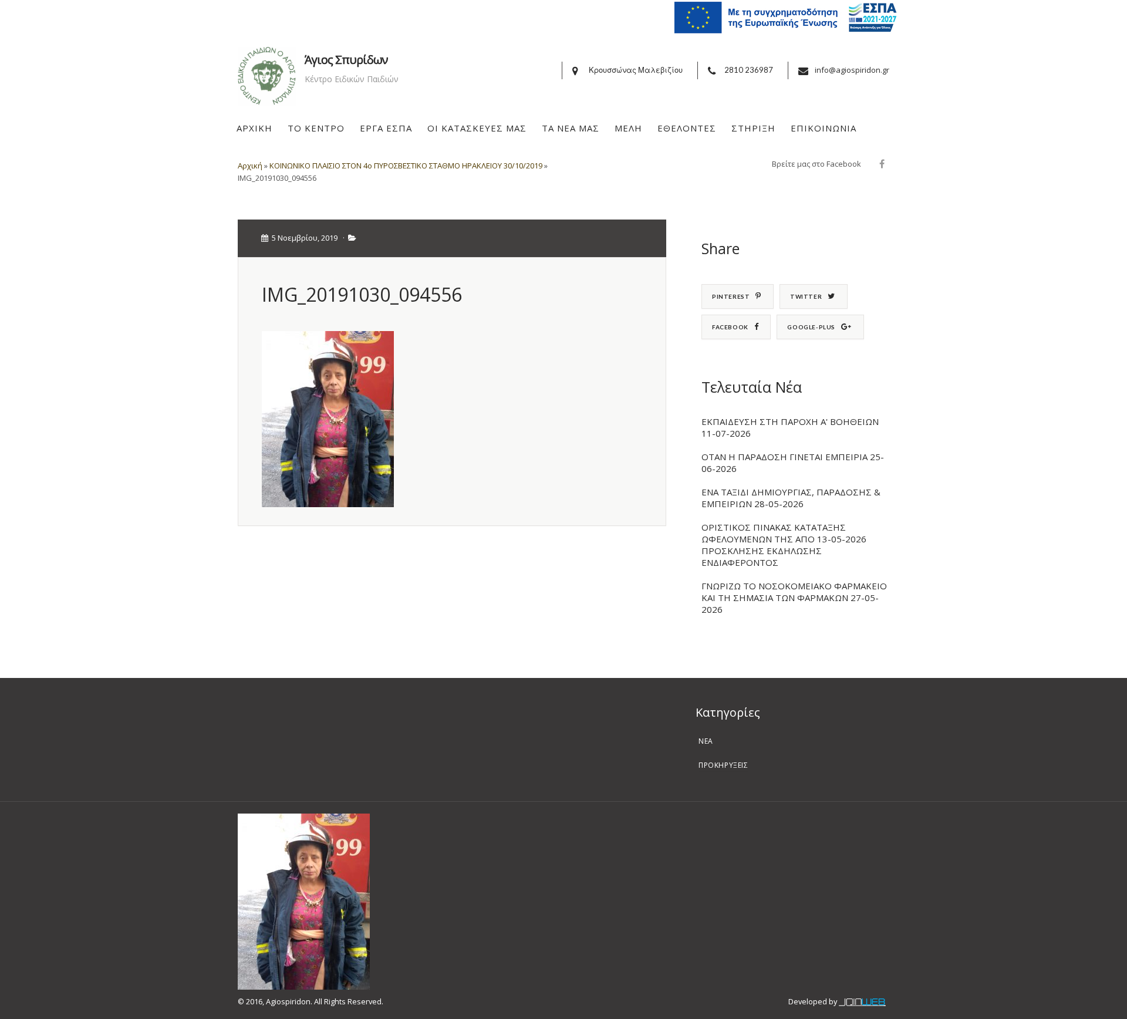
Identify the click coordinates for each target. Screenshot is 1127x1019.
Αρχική (250, 165)
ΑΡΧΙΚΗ (254, 128)
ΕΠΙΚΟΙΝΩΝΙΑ (823, 128)
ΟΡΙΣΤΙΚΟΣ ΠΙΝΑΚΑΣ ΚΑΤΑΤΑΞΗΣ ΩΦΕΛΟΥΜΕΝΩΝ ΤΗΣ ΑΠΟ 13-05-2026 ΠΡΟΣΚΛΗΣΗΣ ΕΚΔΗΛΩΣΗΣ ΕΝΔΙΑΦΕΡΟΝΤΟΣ (783, 544)
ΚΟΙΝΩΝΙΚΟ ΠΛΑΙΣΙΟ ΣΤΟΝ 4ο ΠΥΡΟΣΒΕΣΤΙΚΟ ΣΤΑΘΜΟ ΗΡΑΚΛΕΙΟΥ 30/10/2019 (405, 165)
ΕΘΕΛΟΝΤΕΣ (686, 128)
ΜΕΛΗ (628, 128)
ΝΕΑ (706, 741)
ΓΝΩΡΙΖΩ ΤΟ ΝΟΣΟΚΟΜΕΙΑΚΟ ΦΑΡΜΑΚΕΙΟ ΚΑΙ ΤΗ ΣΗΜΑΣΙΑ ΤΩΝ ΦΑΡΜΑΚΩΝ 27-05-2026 (794, 597)
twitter (806, 296)
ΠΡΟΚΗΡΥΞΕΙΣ (723, 765)
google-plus (811, 326)
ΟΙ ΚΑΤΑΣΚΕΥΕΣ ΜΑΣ (477, 128)
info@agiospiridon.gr (852, 70)
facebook (730, 326)
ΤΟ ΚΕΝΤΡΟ (316, 128)
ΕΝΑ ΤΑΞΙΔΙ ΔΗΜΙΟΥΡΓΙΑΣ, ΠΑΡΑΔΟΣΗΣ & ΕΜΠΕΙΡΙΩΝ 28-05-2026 (790, 498)
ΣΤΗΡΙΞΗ (753, 128)
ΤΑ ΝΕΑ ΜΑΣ (570, 128)
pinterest (731, 296)
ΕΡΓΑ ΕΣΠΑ (386, 128)
